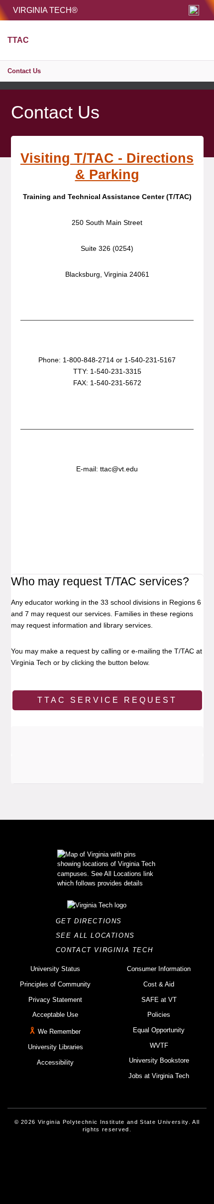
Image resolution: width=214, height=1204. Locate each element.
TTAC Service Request (107, 700)
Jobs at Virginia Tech (158, 1076)
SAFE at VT (159, 999)
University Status (55, 969)
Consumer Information (159, 969)
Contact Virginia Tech (107, 950)
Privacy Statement (55, 999)
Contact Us (24, 71)
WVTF (159, 1045)
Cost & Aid (158, 984)
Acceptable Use (55, 1014)
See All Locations (98, 935)
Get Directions (92, 921)
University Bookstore (159, 1060)
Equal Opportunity (159, 1030)
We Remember (59, 1031)
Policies (158, 1014)
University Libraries (55, 1047)
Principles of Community (55, 984)
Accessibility (55, 1062)
